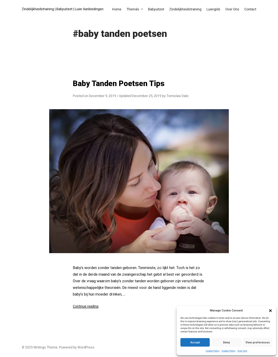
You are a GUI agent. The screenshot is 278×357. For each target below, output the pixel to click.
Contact (250, 9)
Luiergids (213, 9)
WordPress (86, 347)
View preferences (257, 342)
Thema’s (133, 9)
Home (116, 9)
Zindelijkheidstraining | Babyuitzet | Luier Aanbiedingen (62, 9)
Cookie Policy (213, 351)
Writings (39, 347)
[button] (270, 311)
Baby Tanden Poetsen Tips (119, 83)
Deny (226, 342)
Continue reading (85, 306)
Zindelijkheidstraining (185, 9)
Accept (195, 342)
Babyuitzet (156, 9)
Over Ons (242, 351)
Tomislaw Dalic (177, 96)
